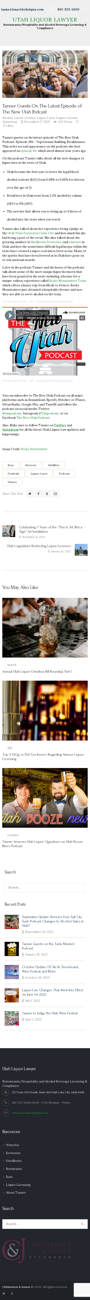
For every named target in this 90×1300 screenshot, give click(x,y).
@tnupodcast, (12, 413)
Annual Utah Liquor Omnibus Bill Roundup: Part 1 (37, 672)
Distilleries (14, 1161)
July (7, 748)
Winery (12, 482)
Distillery (54, 465)
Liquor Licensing (18, 1185)
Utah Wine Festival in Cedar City (31, 233)
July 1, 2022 (32, 1001)
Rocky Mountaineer (34, 449)
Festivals (13, 473)
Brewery (30, 465)
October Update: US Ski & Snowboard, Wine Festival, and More (50, 969)
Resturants (14, 1169)
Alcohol (7, 118)
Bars (9, 1177)
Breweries (13, 1153)
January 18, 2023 (36, 954)
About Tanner (16, 1193)
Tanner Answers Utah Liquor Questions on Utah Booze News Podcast (42, 844)
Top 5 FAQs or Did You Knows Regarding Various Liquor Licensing (43, 757)
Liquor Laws (46, 118)
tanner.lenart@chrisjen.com (30, 1113)
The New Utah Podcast (14, 301)
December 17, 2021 (37, 122)
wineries (75, 242)
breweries (54, 242)
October (10, 835)
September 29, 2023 (39, 932)
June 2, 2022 (33, 1019)
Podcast (64, 473)
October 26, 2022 (37, 978)
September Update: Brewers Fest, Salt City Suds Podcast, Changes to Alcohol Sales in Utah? (53, 921)
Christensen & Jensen (16, 1287)
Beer (11, 465)
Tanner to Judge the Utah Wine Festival (50, 1013)
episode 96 (28, 151)
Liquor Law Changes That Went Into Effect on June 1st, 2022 (52, 992)
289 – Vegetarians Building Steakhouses (51, 301)
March (9, 665)
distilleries (38, 242)
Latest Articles (24, 118)
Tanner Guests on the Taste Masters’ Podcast (48, 946)
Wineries (12, 1145)
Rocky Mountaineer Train (67, 281)
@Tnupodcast (49, 413)
